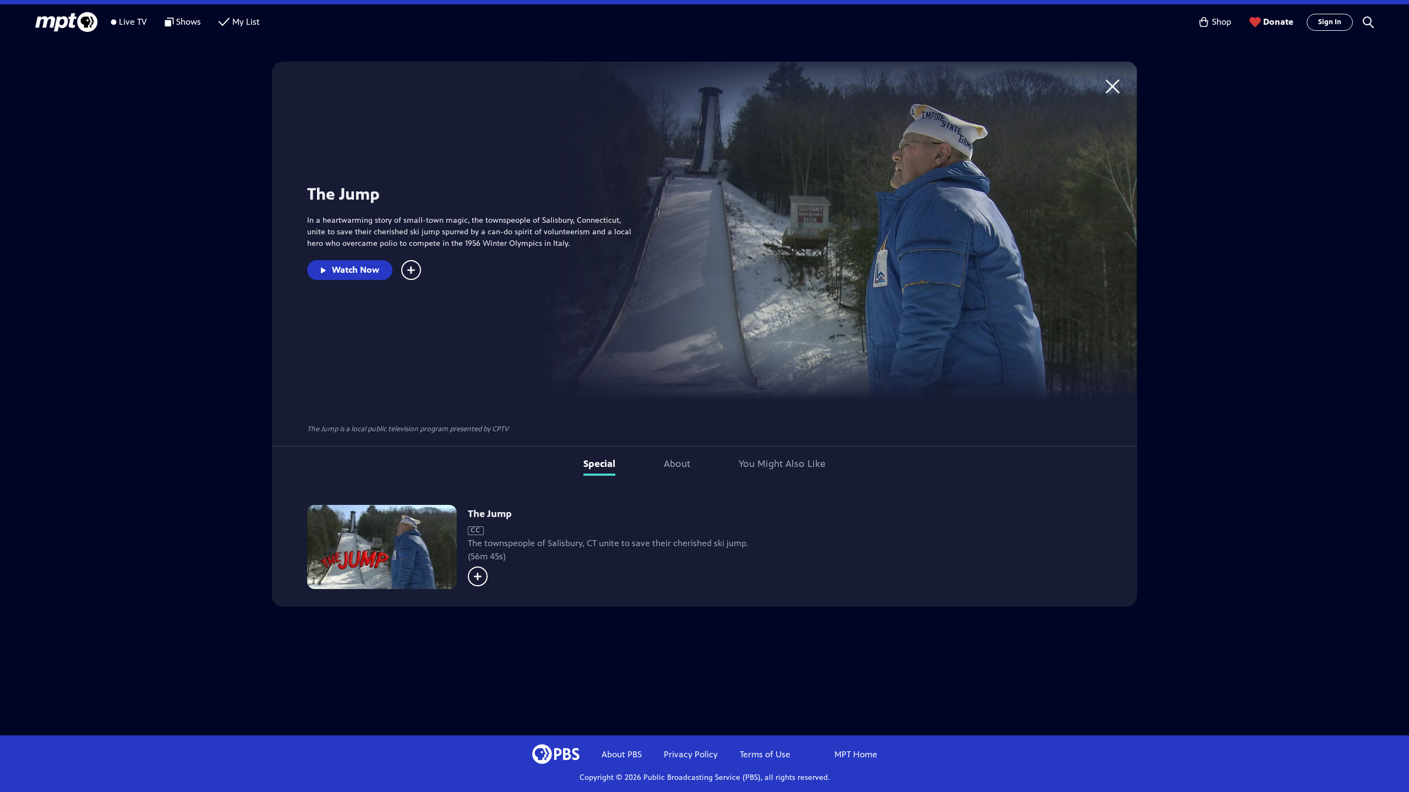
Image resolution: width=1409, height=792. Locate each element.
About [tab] (677, 464)
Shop (1221, 21)
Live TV (133, 21)
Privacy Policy (691, 754)
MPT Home (855, 754)
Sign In (1329, 22)
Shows (188, 21)
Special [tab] (599, 464)
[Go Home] (1112, 86)
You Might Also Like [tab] (782, 464)
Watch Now (355, 270)
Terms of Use (765, 754)
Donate (1278, 21)
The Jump (490, 514)
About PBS (622, 754)
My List (246, 21)
